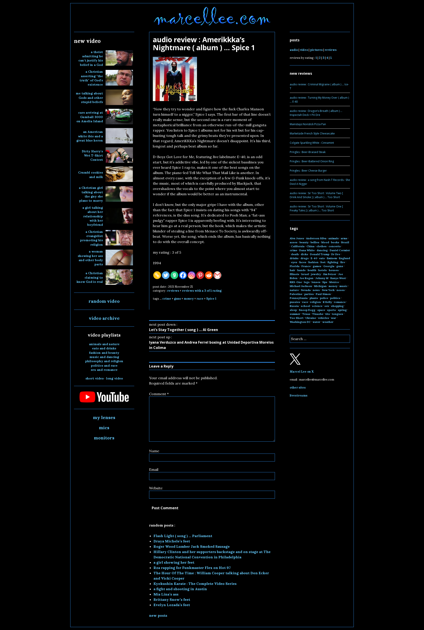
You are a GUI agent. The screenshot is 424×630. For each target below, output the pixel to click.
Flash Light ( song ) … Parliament (182, 536)
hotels (322, 270)
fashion (313, 262)
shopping (337, 306)
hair (292, 270)
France (306, 266)
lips (324, 282)
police (324, 298)
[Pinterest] (200, 275)
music (343, 286)
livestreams (298, 395)
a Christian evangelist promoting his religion (91, 238)
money (189, 299)
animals (333, 238)
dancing (322, 250)
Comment (159, 394)
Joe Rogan (306, 278)
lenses (316, 282)
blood (325, 242)
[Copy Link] (157, 275)
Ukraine (310, 318)
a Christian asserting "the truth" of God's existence (91, 78)
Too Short (296, 318)
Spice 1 (211, 299)
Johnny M (321, 278)
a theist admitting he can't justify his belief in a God (90, 58)
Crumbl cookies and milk (90, 174)
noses (341, 290)
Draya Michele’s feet (171, 541)
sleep (293, 310)
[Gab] (174, 275)
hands (301, 270)
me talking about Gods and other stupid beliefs (89, 97)
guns (177, 299)
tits (327, 314)
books (335, 242)
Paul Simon (323, 294)
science (317, 306)
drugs (305, 258)
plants (314, 298)
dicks (304, 254)
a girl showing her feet (173, 562)
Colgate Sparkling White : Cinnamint (312, 143)
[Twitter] (166, 275)
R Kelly (327, 302)
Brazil (345, 242)
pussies (295, 302)
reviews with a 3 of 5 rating (201, 291)
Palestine (296, 294)
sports (331, 310)
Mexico (334, 282)
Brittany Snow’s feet (171, 599)
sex (326, 306)
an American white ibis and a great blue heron (89, 136)
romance (340, 302)
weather (327, 322)
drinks (294, 258)
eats (322, 258)
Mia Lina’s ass (165, 594)
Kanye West (338, 278)
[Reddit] (209, 275)
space (321, 310)
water (316, 322)
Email (153, 469)
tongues (337, 314)
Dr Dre (335, 254)
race (200, 299)
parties (309, 294)
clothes (321, 246)
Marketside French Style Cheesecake (312, 133)
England (344, 258)
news (316, 290)
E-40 (314, 258)
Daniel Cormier (340, 250)
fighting (332, 262)
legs (307, 282)
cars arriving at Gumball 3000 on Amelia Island (89, 117)
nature (294, 290)
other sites (298, 387)
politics (335, 298)
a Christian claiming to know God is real (90, 277)
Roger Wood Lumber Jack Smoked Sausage (191, 546)
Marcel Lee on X (302, 371)
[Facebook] (183, 275)
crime (166, 299)
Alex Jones (297, 238)
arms (344, 238)
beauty (304, 242)
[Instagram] (191, 275)
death (295, 254)
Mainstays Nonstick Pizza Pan (308, 124)
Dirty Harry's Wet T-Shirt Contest (92, 155)
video (304, 50)
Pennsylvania (299, 298)
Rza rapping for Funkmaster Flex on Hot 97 (192, 567)
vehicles (323, 318)
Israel (305, 274)
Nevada (306, 290)
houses (334, 270)
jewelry (316, 274)
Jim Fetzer (329, 274)
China (310, 246)
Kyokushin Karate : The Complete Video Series (195, 583)
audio (294, 50)
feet (323, 262)
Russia (294, 306)
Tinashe (317, 314)
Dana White (307, 250)
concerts (335, 246)
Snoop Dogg (307, 310)
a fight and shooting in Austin (180, 589)
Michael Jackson (301, 286)
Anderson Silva (316, 238)
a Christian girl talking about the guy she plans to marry (91, 194)
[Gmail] (217, 275)
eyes (294, 262)
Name (154, 451)
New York (328, 290)
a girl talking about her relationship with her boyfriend (92, 216)
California (298, 246)
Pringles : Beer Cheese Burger (308, 170)
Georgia (328, 266)
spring (342, 310)
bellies (314, 242)
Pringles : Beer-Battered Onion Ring (312, 161)
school (305, 306)
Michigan (320, 286)
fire (342, 262)
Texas (306, 314)
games (317, 266)
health (312, 270)
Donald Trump (319, 254)
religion (315, 302)
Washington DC (300, 322)
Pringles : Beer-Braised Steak (308, 152)
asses (293, 242)
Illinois (294, 274)
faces (302, 262)
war (333, 318)
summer (295, 314)
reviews (173, 291)
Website (156, 488)
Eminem (332, 258)
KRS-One (296, 282)
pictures (316, 50)
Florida (294, 266)
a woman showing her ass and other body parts (90, 257)
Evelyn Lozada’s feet (171, 605)
